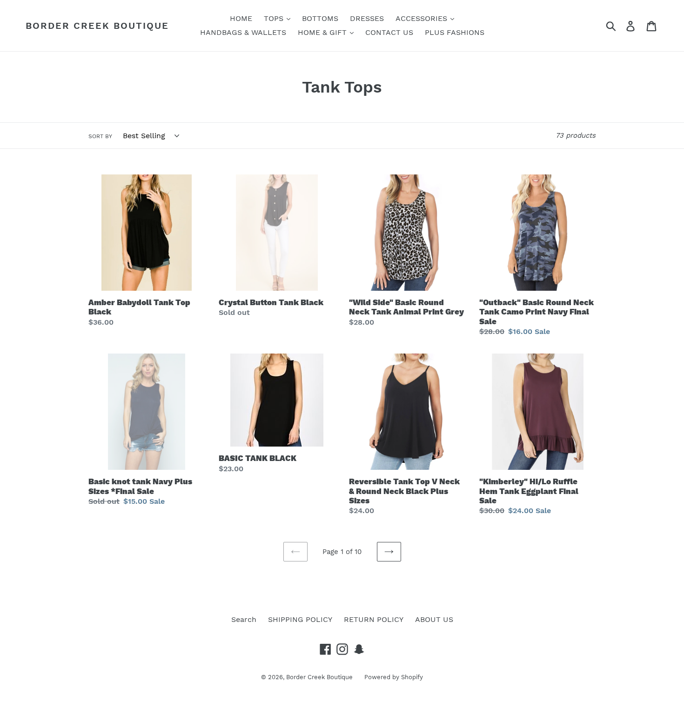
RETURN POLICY (373, 619)
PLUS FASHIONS (454, 32)
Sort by (100, 136)
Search (243, 619)
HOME (241, 18)
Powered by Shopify (393, 677)
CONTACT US (389, 32)
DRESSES (367, 18)
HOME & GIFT (323, 32)
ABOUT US (434, 619)
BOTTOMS (320, 18)
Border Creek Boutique (97, 25)
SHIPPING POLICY (300, 619)
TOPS (275, 18)
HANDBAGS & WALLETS (243, 32)
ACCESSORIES (422, 18)
